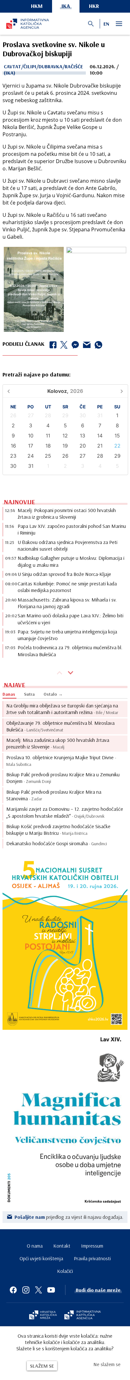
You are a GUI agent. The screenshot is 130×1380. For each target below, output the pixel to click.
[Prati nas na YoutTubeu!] (51, 1290)
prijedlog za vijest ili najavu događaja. (69, 1217)
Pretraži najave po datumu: (37, 374)
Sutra (29, 694)
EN (106, 24)
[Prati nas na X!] (38, 1290)
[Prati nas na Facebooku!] (13, 1290)
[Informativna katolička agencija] (82, 1315)
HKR (94, 5)
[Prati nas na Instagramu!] (26, 1290)
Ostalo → (53, 694)
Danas (9, 694)
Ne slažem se (107, 1364)
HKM (37, 5)
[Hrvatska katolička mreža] (43, 1315)
